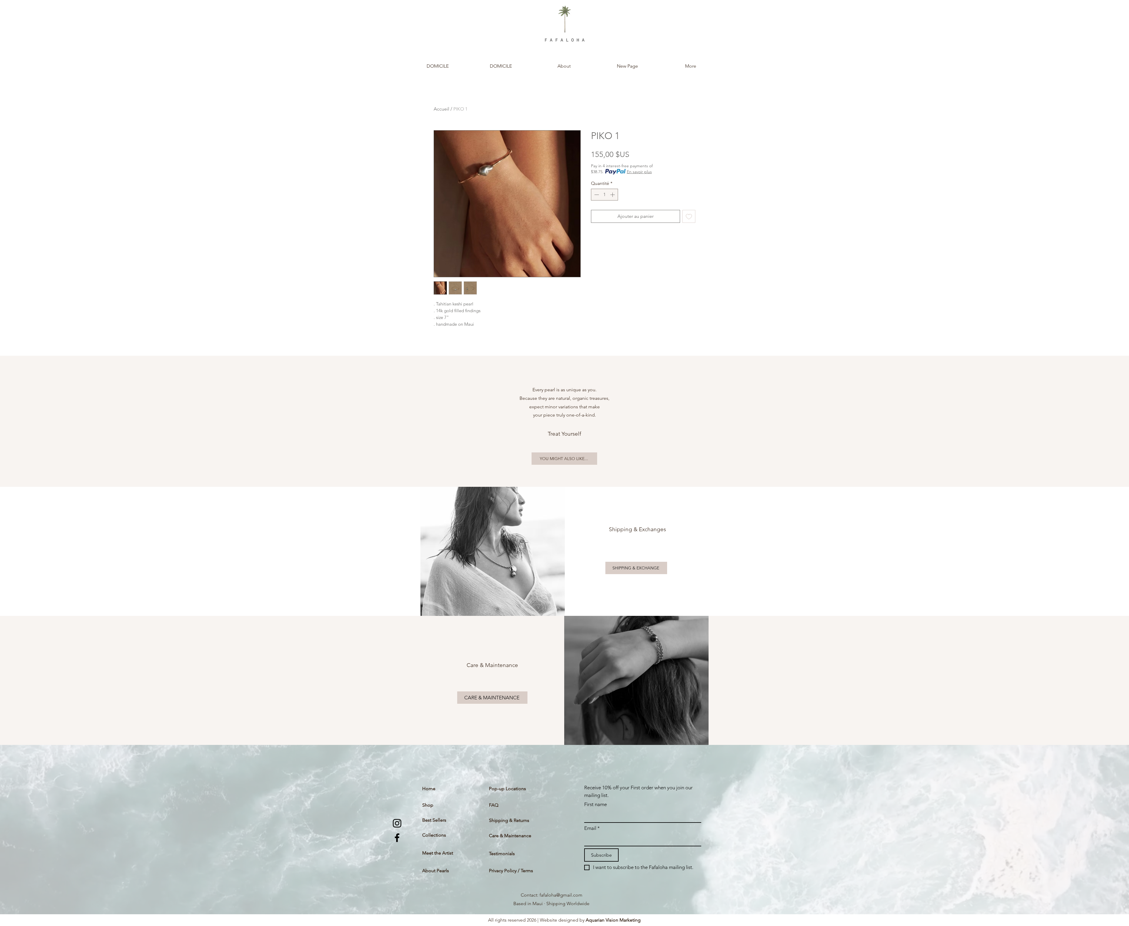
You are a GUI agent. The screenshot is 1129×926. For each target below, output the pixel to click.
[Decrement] (596, 194)
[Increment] (613, 194)
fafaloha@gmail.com (561, 895)
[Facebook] (397, 837)
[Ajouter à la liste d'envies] (688, 216)
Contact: (530, 895)
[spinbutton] (604, 194)
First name (595, 804)
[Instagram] (397, 823)
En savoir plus (639, 171)
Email (592, 828)
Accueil (441, 109)
